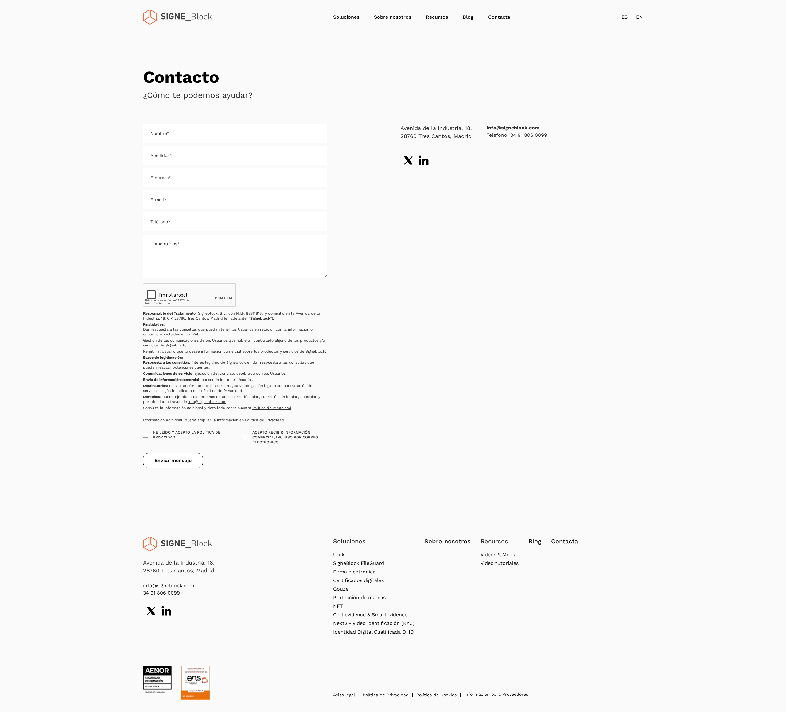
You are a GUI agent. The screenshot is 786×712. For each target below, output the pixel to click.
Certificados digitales (358, 580)
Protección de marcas (359, 597)
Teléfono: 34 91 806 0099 (517, 135)
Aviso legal (344, 694)
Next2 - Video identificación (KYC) (373, 623)
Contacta (499, 17)
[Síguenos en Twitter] (408, 160)
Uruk (338, 554)
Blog (468, 17)
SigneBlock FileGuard (358, 563)
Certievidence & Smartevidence (370, 615)
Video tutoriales (500, 563)
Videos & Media (498, 554)
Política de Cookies (436, 694)
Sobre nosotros (392, 17)
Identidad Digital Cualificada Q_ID (373, 632)
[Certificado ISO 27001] (157, 680)
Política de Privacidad (271, 408)
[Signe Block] (177, 17)
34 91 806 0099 (161, 593)
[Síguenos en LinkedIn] (423, 160)
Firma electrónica (354, 572)
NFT (338, 606)
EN (639, 17)
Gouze (340, 589)
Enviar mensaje (173, 460)
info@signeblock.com (207, 402)
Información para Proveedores (496, 694)
